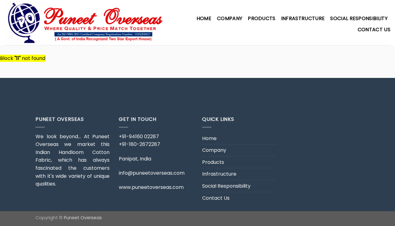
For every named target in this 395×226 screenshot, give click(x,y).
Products (262, 18)
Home (204, 18)
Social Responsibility (359, 18)
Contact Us (374, 29)
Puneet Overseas (83, 218)
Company (229, 18)
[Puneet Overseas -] (85, 23)
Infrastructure (303, 18)
